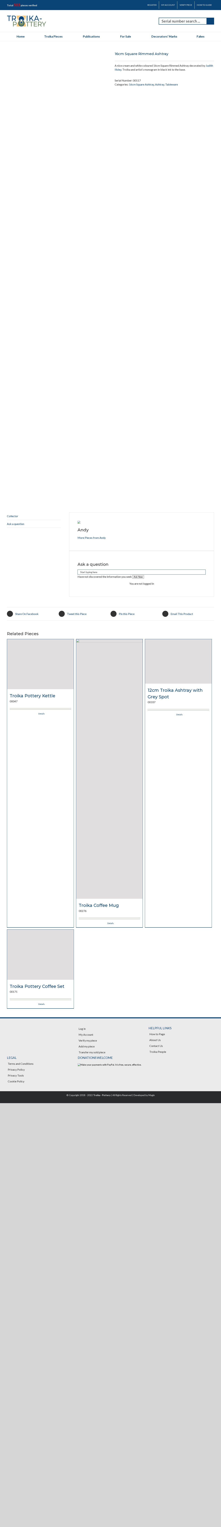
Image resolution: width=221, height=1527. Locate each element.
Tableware (171, 84)
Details (41, 1477)
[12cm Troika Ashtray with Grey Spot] (178, 1323)
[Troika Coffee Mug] (109, 1323)
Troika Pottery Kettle (32, 1459)
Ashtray (159, 84)
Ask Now (138, 1131)
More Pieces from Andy (92, 1092)
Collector (12, 1070)
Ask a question (15, 1078)
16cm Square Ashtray (141, 84)
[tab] (34, 1070)
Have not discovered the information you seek (105, 1131)
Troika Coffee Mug (99, 1459)
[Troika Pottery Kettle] (40, 1323)
